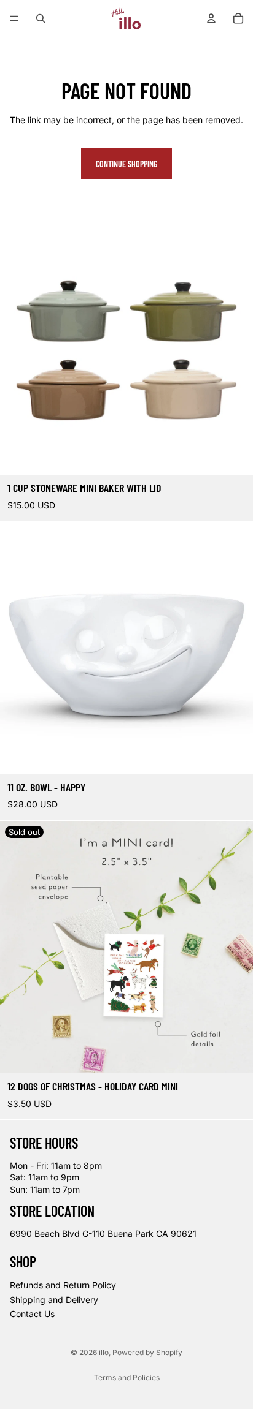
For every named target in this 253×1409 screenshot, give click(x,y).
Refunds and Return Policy (63, 1285)
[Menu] (14, 18)
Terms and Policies (127, 1377)
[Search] (40, 18)
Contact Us (32, 1314)
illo (104, 1352)
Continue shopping (126, 164)
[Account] (211, 18)
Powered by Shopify (147, 1352)
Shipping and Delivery (54, 1299)
